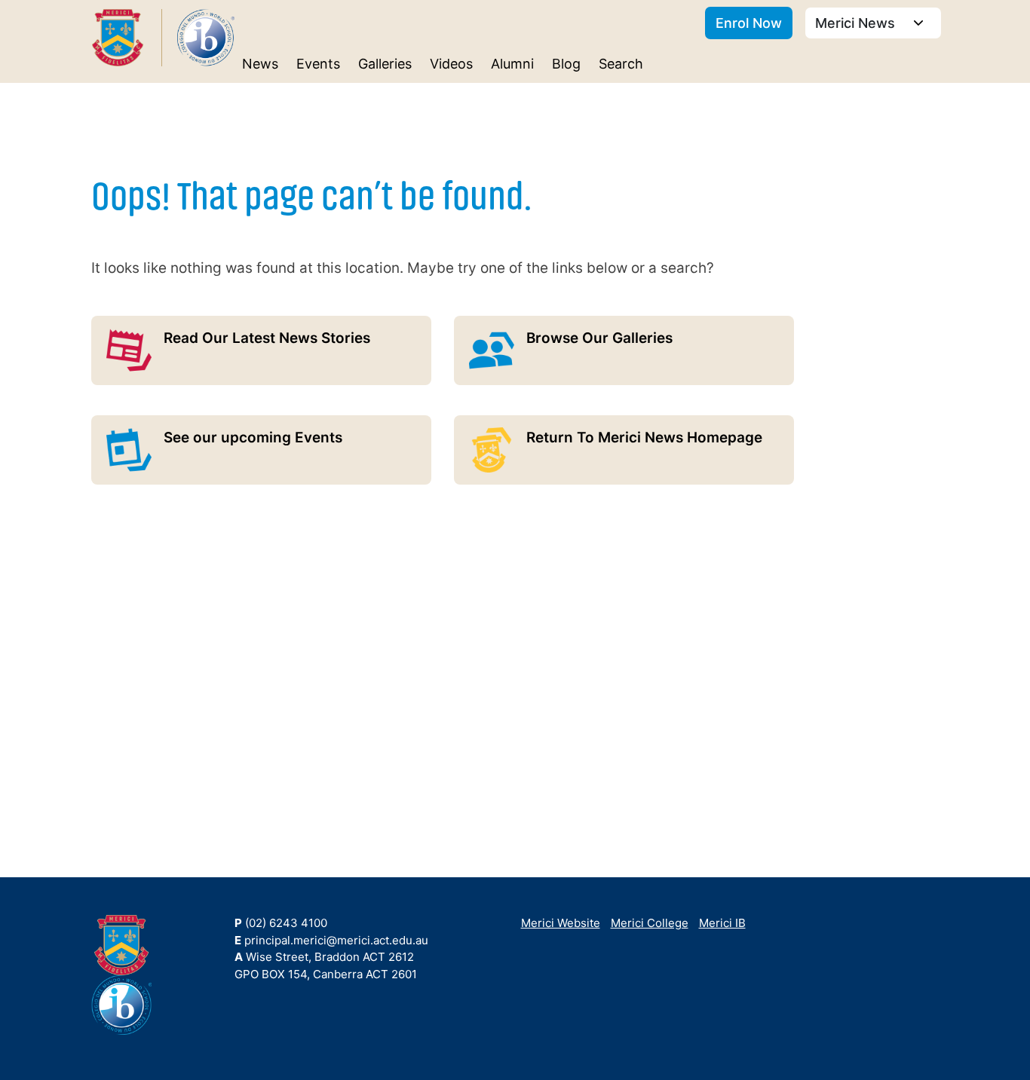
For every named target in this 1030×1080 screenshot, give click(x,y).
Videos (451, 64)
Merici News (857, 23)
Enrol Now (749, 23)
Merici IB (722, 923)
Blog (566, 64)
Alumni (512, 64)
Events (318, 64)
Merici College (649, 923)
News (260, 64)
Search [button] (621, 64)
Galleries (385, 64)
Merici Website (560, 923)
